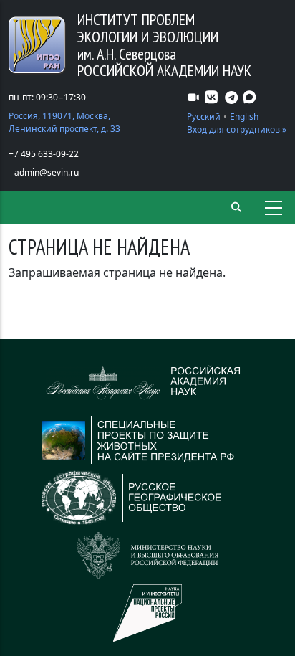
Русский (204, 116)
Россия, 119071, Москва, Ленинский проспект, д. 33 (64, 122)
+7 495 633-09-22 (44, 154)
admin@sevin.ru (46, 172)
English (244, 116)
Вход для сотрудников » (236, 129)
